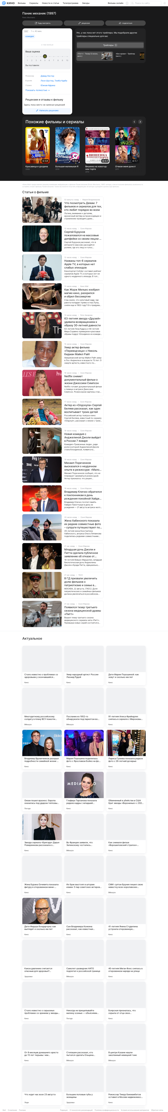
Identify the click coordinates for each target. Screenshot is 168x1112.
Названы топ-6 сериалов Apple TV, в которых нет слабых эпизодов (80, 264)
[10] (67, 60)
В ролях (28, 81)
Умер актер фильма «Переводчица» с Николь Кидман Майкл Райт (80, 351)
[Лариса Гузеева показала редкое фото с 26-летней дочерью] (126, 749)
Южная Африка (48, 85)
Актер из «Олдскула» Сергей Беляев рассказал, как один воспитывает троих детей (83, 409)
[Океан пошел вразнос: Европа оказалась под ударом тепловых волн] (42, 791)
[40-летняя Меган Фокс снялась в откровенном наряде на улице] (126, 959)
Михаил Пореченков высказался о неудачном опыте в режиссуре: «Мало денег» (81, 466)
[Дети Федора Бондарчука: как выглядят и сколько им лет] (42, 917)
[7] (54, 60)
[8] (58, 60)
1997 (26, 31)
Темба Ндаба (61, 80)
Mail (4, 1110)
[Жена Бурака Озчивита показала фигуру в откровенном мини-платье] (42, 875)
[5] (45, 60)
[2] (32, 60)
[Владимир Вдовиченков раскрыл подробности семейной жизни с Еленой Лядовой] (42, 749)
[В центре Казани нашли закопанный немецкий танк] (126, 1043)
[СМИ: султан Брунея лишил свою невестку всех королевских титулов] (126, 875)
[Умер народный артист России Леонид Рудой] (84, 665)
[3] (37, 60)
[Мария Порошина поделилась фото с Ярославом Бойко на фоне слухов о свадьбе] (84, 749)
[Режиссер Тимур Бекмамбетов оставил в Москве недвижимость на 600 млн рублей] (126, 1085)
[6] (50, 60)
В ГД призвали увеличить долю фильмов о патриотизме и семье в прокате (80, 582)
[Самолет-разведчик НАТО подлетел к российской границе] (84, 959)
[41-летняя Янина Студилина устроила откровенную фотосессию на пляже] (126, 917)
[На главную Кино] (10, 3)
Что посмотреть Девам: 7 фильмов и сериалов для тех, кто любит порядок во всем (83, 206)
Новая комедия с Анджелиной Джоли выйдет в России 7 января (82, 437)
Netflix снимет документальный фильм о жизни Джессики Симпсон (81, 380)
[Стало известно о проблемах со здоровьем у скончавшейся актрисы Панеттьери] (42, 665)
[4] (41, 60)
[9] (63, 60)
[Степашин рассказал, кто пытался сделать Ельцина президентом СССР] (84, 1043)
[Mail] (4, 3)
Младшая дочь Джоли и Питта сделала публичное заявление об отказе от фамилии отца (81, 553)
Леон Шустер (47, 80)
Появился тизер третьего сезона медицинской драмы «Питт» (82, 611)
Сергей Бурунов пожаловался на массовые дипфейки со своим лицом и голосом (82, 235)
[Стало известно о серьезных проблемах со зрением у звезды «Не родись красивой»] (42, 1001)
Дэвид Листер (47, 76)
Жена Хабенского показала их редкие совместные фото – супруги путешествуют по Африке (82, 524)
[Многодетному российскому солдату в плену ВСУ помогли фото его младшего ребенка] (42, 707)
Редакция (64, 1110)
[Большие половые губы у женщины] (84, 1085)
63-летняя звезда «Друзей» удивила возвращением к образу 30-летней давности (82, 322)
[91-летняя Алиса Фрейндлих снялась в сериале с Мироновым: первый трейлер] (126, 707)
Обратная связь (157, 1110)
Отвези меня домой (125, 166)
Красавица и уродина (36, 166)
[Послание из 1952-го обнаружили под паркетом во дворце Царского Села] (84, 707)
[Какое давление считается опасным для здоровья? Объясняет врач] (42, 959)
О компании (12, 1110)
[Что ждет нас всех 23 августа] (42, 1085)
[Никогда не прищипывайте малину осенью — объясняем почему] (84, 1001)
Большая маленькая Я (66, 166)
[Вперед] (140, 121)
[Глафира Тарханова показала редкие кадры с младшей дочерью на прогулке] (84, 791)
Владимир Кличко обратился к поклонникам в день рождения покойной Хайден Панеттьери (83, 495)
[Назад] (134, 121)
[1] (28, 60)
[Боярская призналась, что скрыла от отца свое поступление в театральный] (126, 1001)
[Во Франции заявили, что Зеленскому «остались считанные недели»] (84, 833)
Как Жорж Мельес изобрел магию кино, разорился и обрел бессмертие (81, 293)
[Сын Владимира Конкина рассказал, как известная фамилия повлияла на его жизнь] (84, 917)
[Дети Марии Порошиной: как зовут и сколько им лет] (126, 665)
